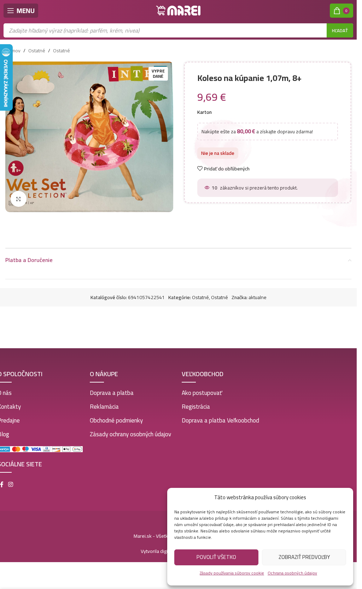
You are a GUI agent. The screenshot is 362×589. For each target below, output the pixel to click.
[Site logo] (179, 10)
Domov (13, 50)
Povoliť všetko (216, 557)
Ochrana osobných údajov (292, 573)
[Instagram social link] (11, 484)
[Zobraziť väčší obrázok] (19, 199)
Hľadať (340, 30)
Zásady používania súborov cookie (232, 573)
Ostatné (36, 50)
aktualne (258, 297)
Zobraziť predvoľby (304, 557)
